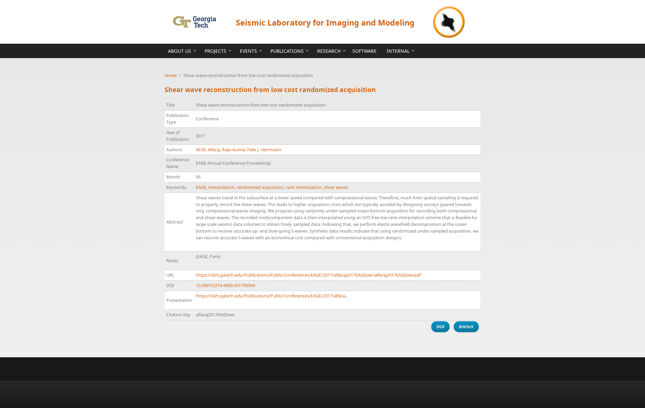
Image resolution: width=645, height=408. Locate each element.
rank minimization (304, 187)
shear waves (336, 187)
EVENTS (248, 51)
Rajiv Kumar (233, 150)
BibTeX (466, 327)
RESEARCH (329, 51)
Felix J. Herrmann (264, 150)
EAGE (201, 187)
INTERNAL (398, 51)
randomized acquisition (260, 187)
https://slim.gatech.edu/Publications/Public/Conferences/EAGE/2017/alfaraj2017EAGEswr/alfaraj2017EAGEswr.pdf (308, 275)
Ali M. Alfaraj (208, 150)
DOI (440, 327)
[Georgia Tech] (194, 22)
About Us (179, 51)
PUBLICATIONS (287, 51)
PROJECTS (215, 51)
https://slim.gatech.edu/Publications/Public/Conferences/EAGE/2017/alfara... (272, 296)
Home (171, 75)
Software (364, 51)
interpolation (221, 187)
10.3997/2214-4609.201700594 (225, 285)
